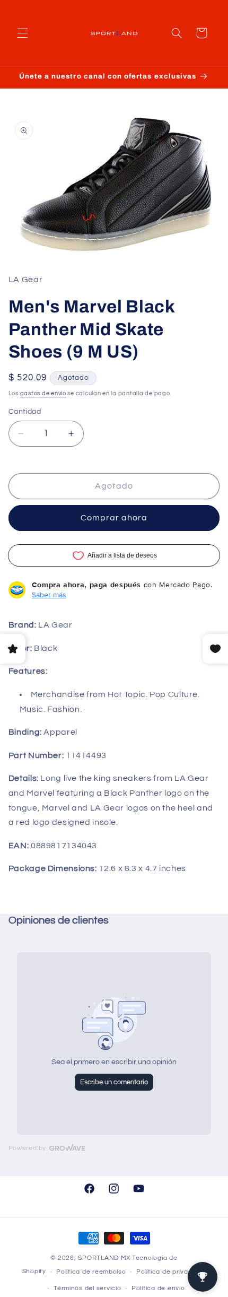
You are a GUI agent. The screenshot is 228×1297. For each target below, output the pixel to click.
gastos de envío (43, 393)
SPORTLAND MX (104, 1258)
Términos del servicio (87, 1288)
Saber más (49, 594)
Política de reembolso (91, 1272)
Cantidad (24, 411)
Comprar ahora (114, 517)
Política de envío (158, 1288)
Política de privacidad (171, 1272)
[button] (22, 33)
